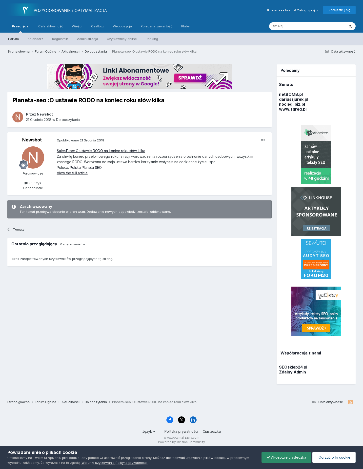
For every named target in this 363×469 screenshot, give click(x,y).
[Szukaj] (350, 26)
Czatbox (97, 26)
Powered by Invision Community (181, 442)
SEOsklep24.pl (293, 367)
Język (147, 431)
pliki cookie (71, 458)
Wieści (77, 26)
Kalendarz (35, 39)
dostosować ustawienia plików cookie (195, 458)
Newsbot (32, 139)
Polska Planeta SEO (86, 167)
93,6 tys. (35, 183)
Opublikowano (80, 140)
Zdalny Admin (292, 372)
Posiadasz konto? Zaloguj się (292, 10)
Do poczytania (68, 119)
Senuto (286, 84)
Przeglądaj (20, 26)
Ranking (152, 39)
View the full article (72, 173)
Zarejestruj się (339, 10)
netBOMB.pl (291, 94)
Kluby (185, 26)
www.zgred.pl (292, 109)
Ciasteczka (212, 431)
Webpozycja (122, 26)
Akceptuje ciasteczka (288, 457)
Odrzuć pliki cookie (334, 457)
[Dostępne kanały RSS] (350, 402)
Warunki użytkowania (98, 463)
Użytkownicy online (122, 39)
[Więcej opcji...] (263, 140)
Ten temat (330, 26)
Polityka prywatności (181, 431)
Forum (13, 39)
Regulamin (60, 39)
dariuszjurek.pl (293, 99)
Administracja (87, 39)
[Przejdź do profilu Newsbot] (17, 117)
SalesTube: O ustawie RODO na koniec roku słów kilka (101, 151)
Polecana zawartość (156, 26)
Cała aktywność (50, 26)
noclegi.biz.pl (292, 104)
